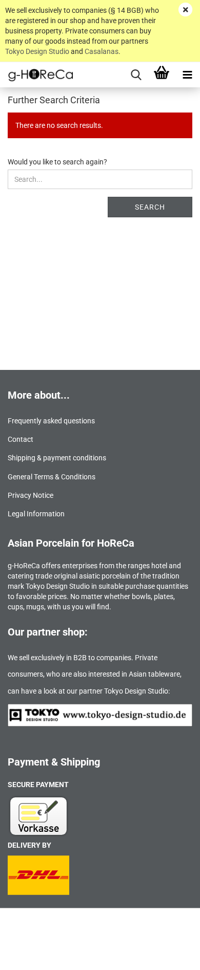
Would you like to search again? (57, 162)
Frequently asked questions (51, 421)
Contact (20, 439)
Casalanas (101, 51)
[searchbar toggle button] (136, 75)
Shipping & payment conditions (57, 458)
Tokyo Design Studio (37, 51)
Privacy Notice (30, 495)
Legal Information (36, 514)
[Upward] (171, 954)
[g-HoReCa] (36, 75)
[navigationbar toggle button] (187, 75)
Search (150, 207)
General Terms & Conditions (51, 477)
